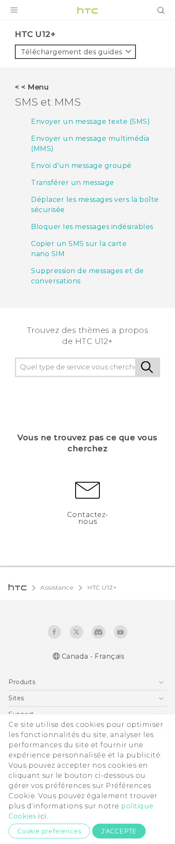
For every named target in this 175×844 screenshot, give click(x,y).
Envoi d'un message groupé (81, 166)
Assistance (56, 587)
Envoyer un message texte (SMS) (90, 121)
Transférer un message (72, 183)
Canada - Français (93, 656)
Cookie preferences (49, 831)
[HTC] (87, 10)
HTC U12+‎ (102, 587)
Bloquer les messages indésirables (92, 227)
